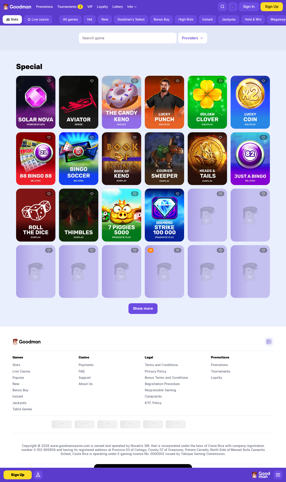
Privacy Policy (155, 371)
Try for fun (35, 122)
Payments (86, 365)
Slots (14, 19)
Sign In (249, 6)
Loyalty (216, 377)
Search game (93, 38)
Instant (18, 396)
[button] (192, 38)
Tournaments (221, 371)
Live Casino (21, 371)
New (16, 384)
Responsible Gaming (160, 390)
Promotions (219, 365)
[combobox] (132, 6)
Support (85, 377)
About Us (86, 384)
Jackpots (20, 403)
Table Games (22, 409)
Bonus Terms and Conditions (166, 377)
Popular (18, 377)
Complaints (153, 396)
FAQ (82, 371)
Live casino (40, 19)
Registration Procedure (162, 384)
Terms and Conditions (161, 365)
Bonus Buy (20, 390)
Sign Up (271, 6)
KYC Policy (153, 403)
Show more (143, 308)
